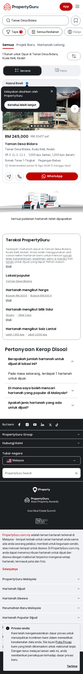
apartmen (39, 258)
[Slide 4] (41, 126)
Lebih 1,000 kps (15, 334)
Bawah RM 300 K (41, 295)
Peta (63, 71)
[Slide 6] (48, 126)
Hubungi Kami (12, 443)
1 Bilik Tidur (24, 315)
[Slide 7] (50, 126)
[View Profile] (41, 83)
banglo (62, 258)
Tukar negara (12, 453)
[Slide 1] (31, 126)
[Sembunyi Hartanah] (65, 93)
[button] (8, 45)
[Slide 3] (38, 126)
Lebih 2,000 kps (37, 334)
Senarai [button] (25, 71)
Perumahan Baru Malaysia (21, 608)
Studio (10, 315)
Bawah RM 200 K (16, 295)
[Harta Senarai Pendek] (74, 93)
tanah (10, 262)
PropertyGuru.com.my (16, 535)
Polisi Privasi (64, 642)
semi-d (51, 258)
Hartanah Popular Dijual (19, 618)
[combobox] (39, 20)
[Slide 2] (35, 126)
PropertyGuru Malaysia (19, 579)
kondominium (22, 258)
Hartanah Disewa (15, 598)
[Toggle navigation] (77, 6)
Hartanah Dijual (13, 589)
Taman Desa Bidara (19, 281)
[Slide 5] (44, 126)
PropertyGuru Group (17, 434)
